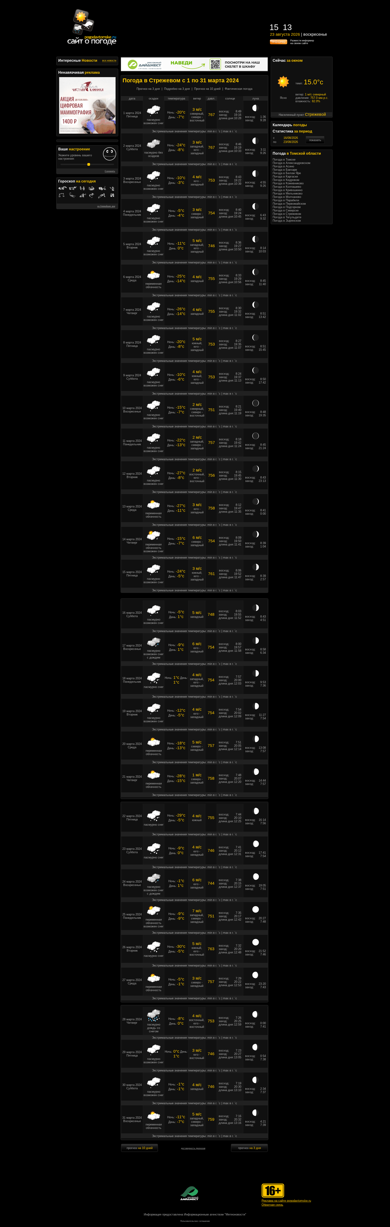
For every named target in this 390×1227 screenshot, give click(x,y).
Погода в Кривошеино (287, 190)
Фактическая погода (238, 88)
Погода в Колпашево (287, 186)
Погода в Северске (286, 210)
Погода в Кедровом (286, 180)
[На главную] (92, 45)
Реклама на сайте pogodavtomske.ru (286, 1200)
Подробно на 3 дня (177, 88)
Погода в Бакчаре (285, 169)
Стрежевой (315, 114)
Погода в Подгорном (287, 207)
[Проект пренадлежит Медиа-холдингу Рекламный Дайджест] (189, 1193)
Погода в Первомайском (289, 203)
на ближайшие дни (106, 206)
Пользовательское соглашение (195, 1221)
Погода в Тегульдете (287, 217)
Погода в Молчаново (287, 197)
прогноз (140, 1148)
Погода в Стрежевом (287, 214)
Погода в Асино (283, 166)
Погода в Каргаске (285, 176)
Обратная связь (272, 1204)
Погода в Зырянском (287, 220)
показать (315, 140)
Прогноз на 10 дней (207, 88)
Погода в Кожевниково (288, 183)
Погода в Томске (284, 159)
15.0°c (313, 82)
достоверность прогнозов (193, 1148)
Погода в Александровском (291, 163)
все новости (109, 60)
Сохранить (110, 171)
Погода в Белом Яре (287, 173)
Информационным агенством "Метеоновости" (215, 1214)
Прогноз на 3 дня (148, 88)
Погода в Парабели (286, 200)
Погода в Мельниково (287, 193)
